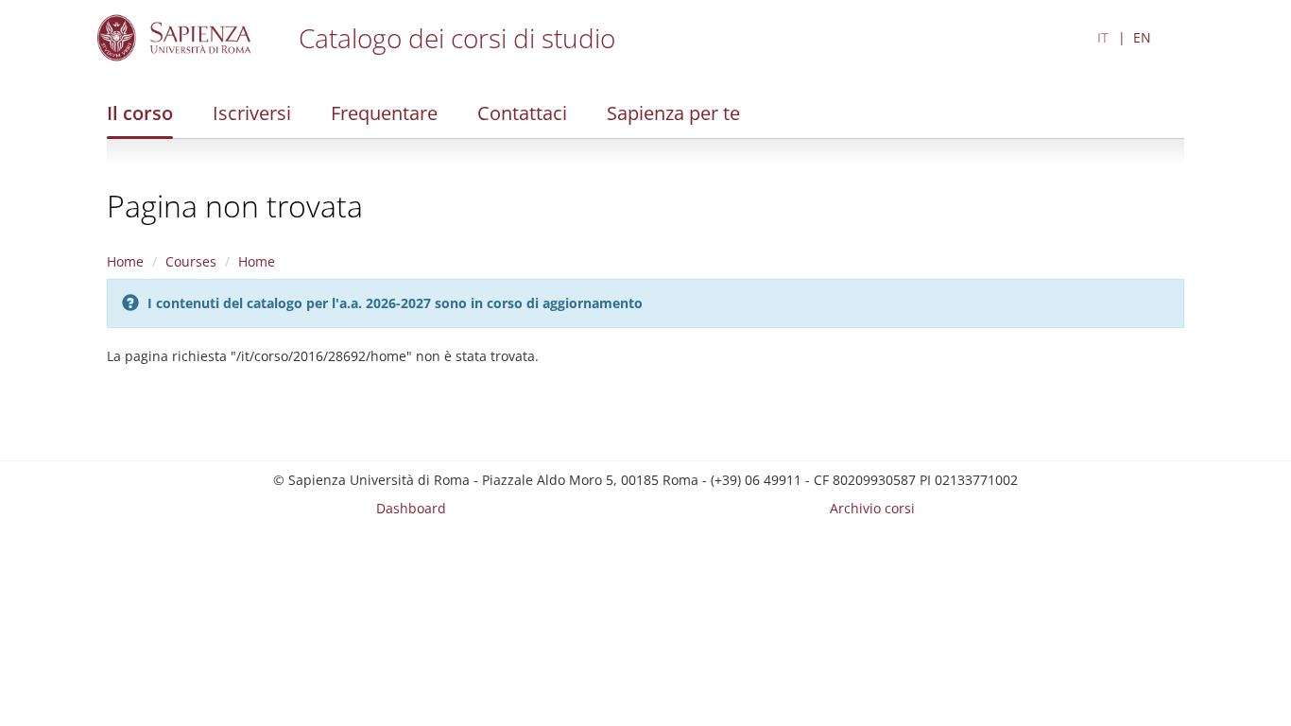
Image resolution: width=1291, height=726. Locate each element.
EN (1142, 37)
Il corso (140, 113)
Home (125, 261)
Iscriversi (252, 113)
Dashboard (411, 508)
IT (1103, 37)
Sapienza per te (673, 113)
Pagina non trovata (235, 205)
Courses (190, 261)
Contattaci (522, 113)
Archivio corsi (872, 508)
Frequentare (384, 113)
